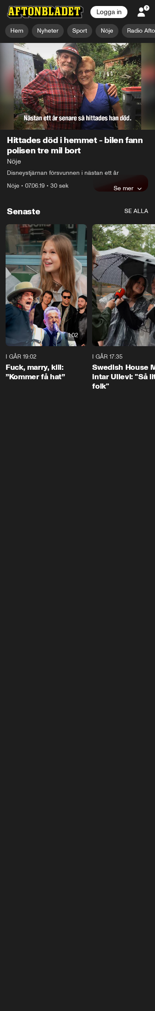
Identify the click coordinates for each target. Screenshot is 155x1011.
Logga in (108, 12)
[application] (77, 86)
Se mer (123, 188)
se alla (136, 211)
